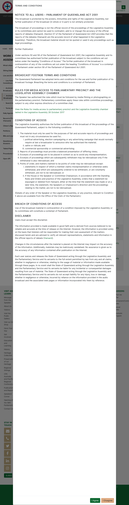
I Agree (95, 500)
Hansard (48, 238)
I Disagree (107, 500)
